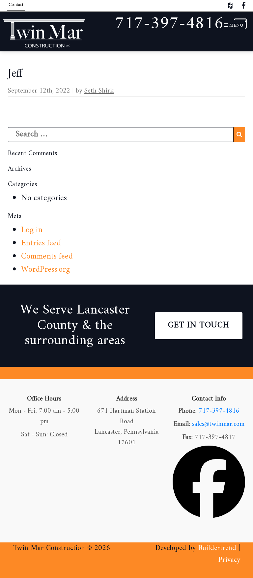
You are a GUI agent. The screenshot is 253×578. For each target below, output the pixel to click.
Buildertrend (217, 548)
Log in (31, 230)
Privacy (229, 560)
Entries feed (41, 243)
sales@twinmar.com (218, 424)
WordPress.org (45, 269)
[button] (233, 25)
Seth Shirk (99, 91)
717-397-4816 (219, 411)
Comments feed (47, 256)
